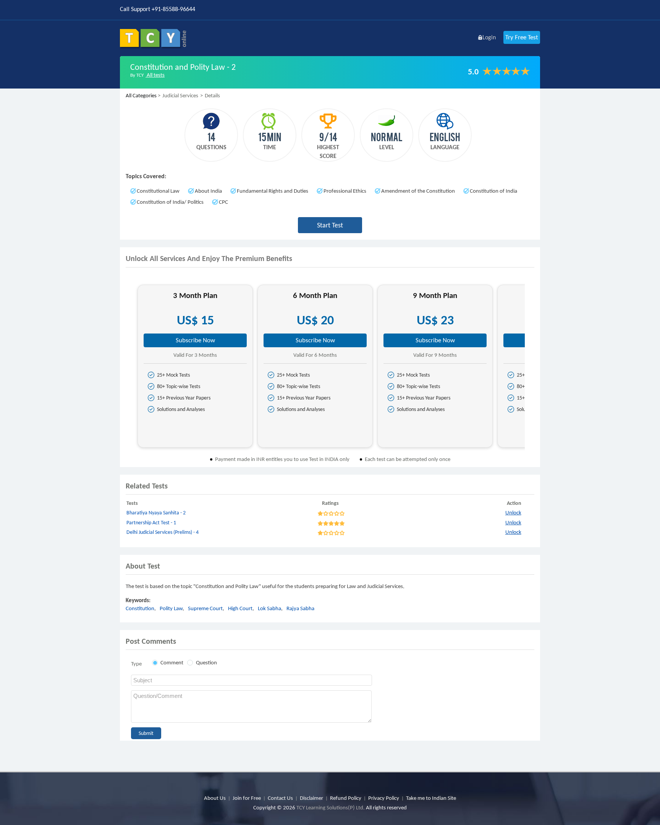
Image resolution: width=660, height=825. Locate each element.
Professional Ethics (345, 190)
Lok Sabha (269, 608)
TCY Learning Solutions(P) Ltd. (330, 807)
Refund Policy (345, 797)
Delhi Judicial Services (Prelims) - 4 (162, 532)
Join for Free (247, 797)
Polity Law (171, 608)
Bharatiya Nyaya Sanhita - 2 (156, 512)
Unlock (513, 512)
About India (208, 190)
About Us (215, 797)
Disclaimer (311, 797)
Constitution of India (493, 190)
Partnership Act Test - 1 (151, 522)
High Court (240, 608)
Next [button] (531, 369)
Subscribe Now (195, 340)
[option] (195, 366)
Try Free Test (521, 37)
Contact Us (280, 797)
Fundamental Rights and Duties (272, 190)
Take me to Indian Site (431, 797)
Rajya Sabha (300, 608)
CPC (223, 201)
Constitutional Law (158, 190)
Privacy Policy (383, 797)
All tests (155, 74)
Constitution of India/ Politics (170, 201)
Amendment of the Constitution (418, 190)
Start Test (330, 225)
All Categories (141, 95)
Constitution (140, 608)
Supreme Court (205, 608)
